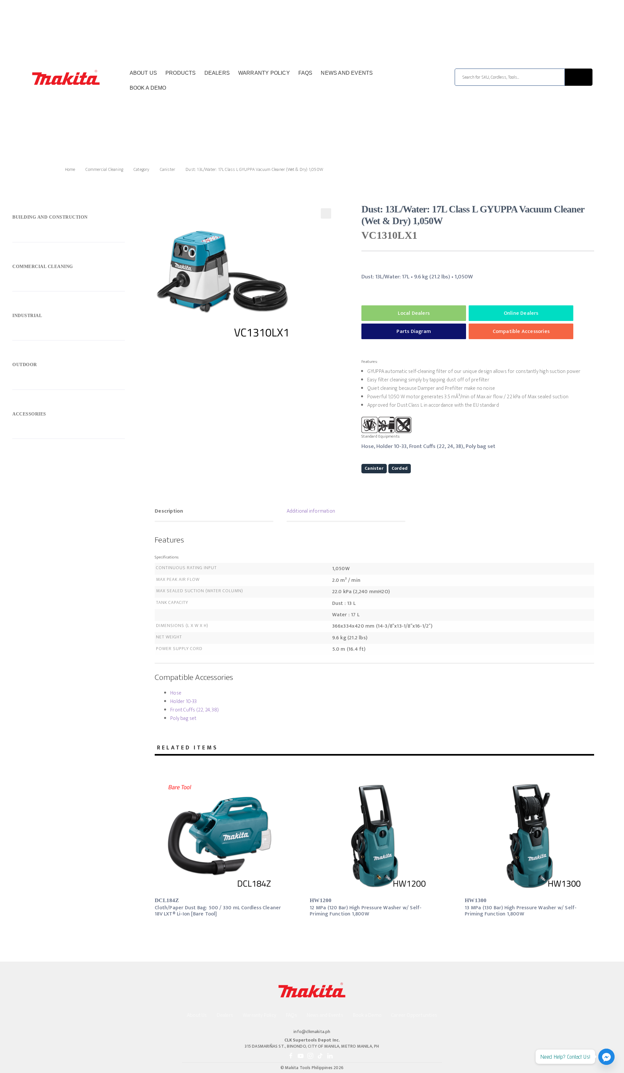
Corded (400, 468)
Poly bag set (183, 718)
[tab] (214, 512)
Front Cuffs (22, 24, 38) (194, 710)
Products (180, 73)
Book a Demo (148, 88)
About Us (143, 73)
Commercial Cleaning (104, 169)
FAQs (305, 73)
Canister (168, 169)
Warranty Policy (264, 73)
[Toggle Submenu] (68, 219)
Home (70, 169)
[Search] (578, 77)
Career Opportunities (414, 1015)
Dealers (217, 73)
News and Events (347, 73)
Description (169, 511)
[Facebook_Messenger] (606, 1057)
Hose (175, 693)
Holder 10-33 (183, 701)
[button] (326, 213)
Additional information (311, 511)
